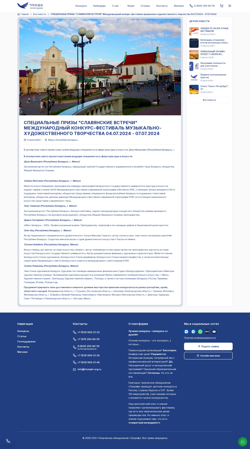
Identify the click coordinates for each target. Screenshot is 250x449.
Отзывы (145, 5)
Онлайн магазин (210, 355)
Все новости (39, 14)
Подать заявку (210, 346)
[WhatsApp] (200, 331)
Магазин (179, 5)
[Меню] (230, 6)
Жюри (130, 5)
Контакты (162, 5)
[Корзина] (222, 6)
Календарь (99, 5)
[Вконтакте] (186, 331)
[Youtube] (214, 331)
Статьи (21, 336)
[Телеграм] (193, 331)
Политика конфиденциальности (200, 337)
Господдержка (26, 341)
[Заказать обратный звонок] (8, 441)
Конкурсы (81, 5)
